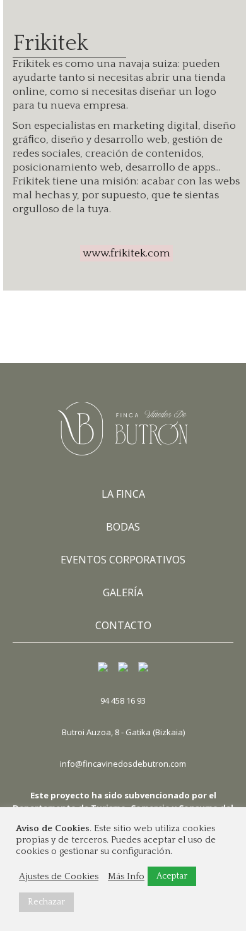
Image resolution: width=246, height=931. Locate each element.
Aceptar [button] (171, 876)
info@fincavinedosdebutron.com (123, 763)
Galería (123, 593)
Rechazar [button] (46, 902)
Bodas (123, 527)
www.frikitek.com (126, 253)
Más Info (126, 877)
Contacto (123, 626)
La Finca (123, 494)
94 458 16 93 (123, 700)
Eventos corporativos (123, 560)
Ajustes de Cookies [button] (58, 877)
